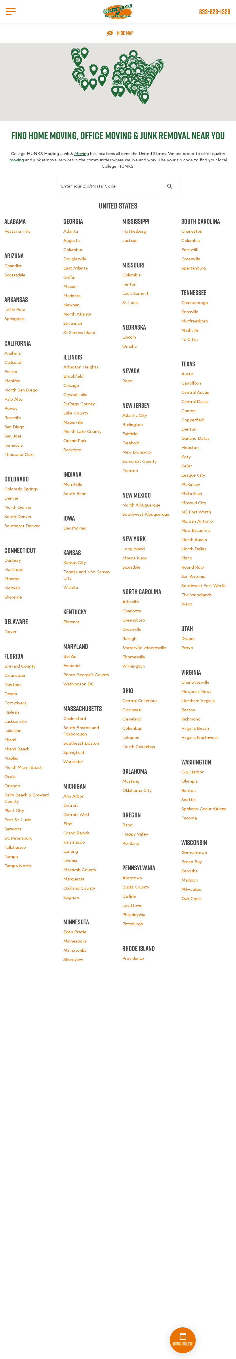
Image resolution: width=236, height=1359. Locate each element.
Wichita (70, 587)
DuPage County (79, 404)
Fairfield (130, 434)
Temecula (13, 445)
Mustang (131, 781)
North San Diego (21, 390)
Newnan (71, 305)
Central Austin (195, 392)
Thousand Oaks (19, 454)
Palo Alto (13, 399)
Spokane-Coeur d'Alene (204, 809)
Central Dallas (194, 401)
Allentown (132, 878)
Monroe (12, 579)
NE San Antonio (197, 521)
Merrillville (72, 484)
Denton (188, 429)
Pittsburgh (132, 924)
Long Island (133, 549)
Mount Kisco (134, 558)
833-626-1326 (214, 11)
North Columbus (138, 747)
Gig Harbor (192, 772)
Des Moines (74, 528)
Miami (10, 740)
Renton (188, 790)
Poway (11, 408)
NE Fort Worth (196, 512)
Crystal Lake (75, 394)
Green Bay (191, 862)
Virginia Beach (195, 728)
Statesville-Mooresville (144, 648)
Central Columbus (139, 701)
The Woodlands (196, 595)
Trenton (130, 470)
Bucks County (135, 887)
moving (16, 160)
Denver (11, 498)
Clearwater (15, 675)
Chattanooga (194, 302)
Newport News (196, 691)
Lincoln (129, 337)
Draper (188, 638)
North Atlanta (77, 314)
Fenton (129, 284)
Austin (187, 374)
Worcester (73, 761)
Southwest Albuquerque (145, 514)
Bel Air (69, 656)
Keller (186, 466)
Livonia (70, 860)
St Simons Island (79, 332)
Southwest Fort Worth (203, 585)
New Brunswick (137, 452)
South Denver (17, 516)
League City (193, 475)
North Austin (194, 539)
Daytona (13, 684)
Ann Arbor (73, 796)
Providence (133, 958)
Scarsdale (131, 567)
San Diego (14, 427)
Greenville (131, 629)
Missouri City (193, 503)
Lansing (70, 851)
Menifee (12, 381)
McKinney (190, 484)
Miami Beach (16, 749)
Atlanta (70, 231)
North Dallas (193, 549)
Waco (186, 604)
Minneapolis (74, 941)
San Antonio (193, 576)
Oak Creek (191, 898)
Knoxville (189, 312)
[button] (78, 61)
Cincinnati (131, 710)
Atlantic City (134, 415)
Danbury (12, 560)
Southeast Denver (22, 526)
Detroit (70, 805)
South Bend (75, 493)
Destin (10, 694)
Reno (127, 381)
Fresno (10, 371)
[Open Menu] (11, 11)
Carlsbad (12, 362)
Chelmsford (74, 718)
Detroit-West (76, 814)
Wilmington (133, 666)
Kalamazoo (74, 842)
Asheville (130, 602)
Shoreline (13, 597)
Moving (81, 153)
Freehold (130, 443)
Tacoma (189, 818)
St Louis (130, 302)
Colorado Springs (21, 489)
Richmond (191, 719)
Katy (186, 457)
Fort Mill (189, 250)
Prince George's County (86, 675)
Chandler (13, 266)
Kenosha (189, 871)
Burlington (132, 424)
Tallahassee (15, 847)
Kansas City (74, 562)
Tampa (11, 856)
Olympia (189, 781)
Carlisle (129, 896)
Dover (10, 631)
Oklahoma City (137, 790)
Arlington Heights (80, 367)
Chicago (71, 385)
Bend (127, 825)
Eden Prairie (74, 932)
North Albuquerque (141, 505)
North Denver (18, 507)
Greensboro (133, 620)
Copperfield (192, 420)
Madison (189, 880)
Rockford (72, 450)
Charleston (191, 231)
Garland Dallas (195, 438)
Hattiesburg (134, 231)
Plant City (14, 810)
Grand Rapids (76, 833)
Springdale (14, 319)
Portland (130, 843)
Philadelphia (133, 915)
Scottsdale (14, 275)
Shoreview (73, 959)
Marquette (74, 879)
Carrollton (191, 383)
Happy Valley (135, 834)
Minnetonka (74, 950)
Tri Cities (189, 339)
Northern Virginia (198, 701)
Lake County (75, 413)
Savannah (72, 323)
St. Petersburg (18, 838)
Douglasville (74, 259)
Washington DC (78, 684)
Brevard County (20, 666)
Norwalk (12, 588)
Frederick (72, 665)
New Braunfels (195, 530)
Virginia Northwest (199, 737)
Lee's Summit (135, 293)
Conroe (188, 411)
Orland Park (74, 441)
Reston (188, 710)
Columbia (131, 275)
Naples (11, 758)
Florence (71, 622)
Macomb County (79, 870)
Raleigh (129, 638)
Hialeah (11, 712)
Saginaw (71, 897)
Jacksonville (15, 721)
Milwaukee (191, 889)
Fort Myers (15, 703)
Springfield (73, 752)
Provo (187, 648)
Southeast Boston (81, 743)
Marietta (72, 296)
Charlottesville (195, 682)
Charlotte (131, 611)
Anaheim (12, 353)
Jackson (130, 240)
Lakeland (13, 730)
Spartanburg (193, 268)
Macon (70, 286)
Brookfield (73, 376)
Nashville (190, 330)
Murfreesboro (194, 321)
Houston (190, 447)
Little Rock (15, 309)
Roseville (12, 417)
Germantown (194, 852)
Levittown (132, 905)
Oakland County (79, 888)
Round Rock (193, 567)
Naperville (73, 422)
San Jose (13, 436)
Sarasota (13, 829)
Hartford (13, 569)
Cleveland (131, 719)
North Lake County (82, 431)
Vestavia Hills (17, 231)
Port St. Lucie (17, 820)
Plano (186, 558)
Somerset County (139, 461)
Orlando (12, 786)
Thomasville (133, 657)
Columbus (73, 250)
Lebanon (130, 737)
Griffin (69, 277)
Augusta (71, 240)
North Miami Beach (23, 767)
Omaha (129, 346)
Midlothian (191, 493)
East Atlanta (75, 268)
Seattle (188, 799)
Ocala (10, 776)
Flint (67, 824)
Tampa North (17, 866)
